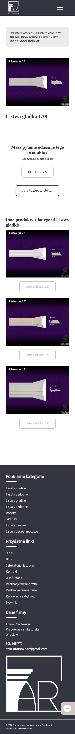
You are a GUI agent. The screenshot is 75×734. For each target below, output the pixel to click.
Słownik (11, 602)
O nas (10, 553)
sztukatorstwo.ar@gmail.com (26, 649)
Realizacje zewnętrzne (21, 590)
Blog (9, 559)
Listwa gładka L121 (37, 423)
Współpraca (14, 577)
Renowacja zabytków (20, 596)
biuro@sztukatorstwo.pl (37, 190)
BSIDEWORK (27, 728)
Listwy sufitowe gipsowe (35, 37)
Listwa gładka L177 (37, 355)
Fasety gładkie (16, 488)
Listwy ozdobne (17, 506)
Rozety (11, 513)
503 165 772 (14, 643)
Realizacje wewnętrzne (22, 584)
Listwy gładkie (16, 500)
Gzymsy (11, 519)
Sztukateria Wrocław (21, 33)
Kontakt (11, 571)
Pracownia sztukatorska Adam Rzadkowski (32, 725)
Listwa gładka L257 (37, 287)
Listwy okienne (16, 525)
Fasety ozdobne (17, 494)
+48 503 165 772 (37, 172)
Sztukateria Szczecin (20, 565)
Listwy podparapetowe (22, 531)
